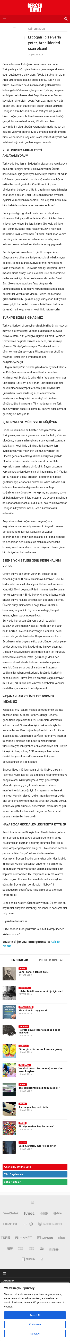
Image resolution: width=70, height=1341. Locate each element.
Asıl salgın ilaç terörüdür (33, 1107)
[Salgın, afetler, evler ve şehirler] (9, 1147)
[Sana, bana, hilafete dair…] (9, 973)
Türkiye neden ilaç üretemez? (37, 1126)
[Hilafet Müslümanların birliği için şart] (9, 993)
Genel (22, 1123)
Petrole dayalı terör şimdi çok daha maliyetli (39, 1031)
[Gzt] (44, 1214)
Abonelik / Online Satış (17, 1166)
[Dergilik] (28, 1259)
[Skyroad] (54, 1249)
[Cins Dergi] (61, 1238)
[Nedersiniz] (42, 1259)
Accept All (35, 1315)
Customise (35, 1324)
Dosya (23, 1142)
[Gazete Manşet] (50, 1224)
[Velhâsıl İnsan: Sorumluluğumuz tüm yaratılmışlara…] (9, 1070)
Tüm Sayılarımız (13, 1174)
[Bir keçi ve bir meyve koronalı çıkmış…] (9, 1051)
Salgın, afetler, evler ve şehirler (37, 1145)
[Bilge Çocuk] (20, 1249)
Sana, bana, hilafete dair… (34, 971)
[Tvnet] (29, 1214)
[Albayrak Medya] (32, 1203)
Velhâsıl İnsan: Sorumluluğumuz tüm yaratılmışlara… (41, 1070)
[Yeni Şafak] (11, 1214)
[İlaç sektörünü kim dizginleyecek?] (9, 1089)
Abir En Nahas (36, 28)
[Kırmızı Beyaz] (41, 1249)
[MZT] (28, 1224)
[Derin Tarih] (5, 1238)
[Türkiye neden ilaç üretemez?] (9, 1128)
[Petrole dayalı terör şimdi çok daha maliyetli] (9, 1031)
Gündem (23, 1046)
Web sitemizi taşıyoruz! (33, 1010)
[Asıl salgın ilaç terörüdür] (9, 1109)
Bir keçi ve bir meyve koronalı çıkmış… (41, 1049)
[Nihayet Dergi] (23, 1238)
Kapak (22, 968)
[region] (35, 1312)
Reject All (35, 1333)
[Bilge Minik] (31, 1249)
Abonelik (8, 1280)
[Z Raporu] (45, 1238)
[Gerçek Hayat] (10, 1249)
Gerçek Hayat (26, 1007)
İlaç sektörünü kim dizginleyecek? (39, 1087)
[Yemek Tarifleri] (57, 1214)
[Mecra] (10, 1224)
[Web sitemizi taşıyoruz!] (9, 1012)
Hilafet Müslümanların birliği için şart (41, 991)
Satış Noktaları (12, 1181)
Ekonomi (24, 1026)
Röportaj (24, 988)
